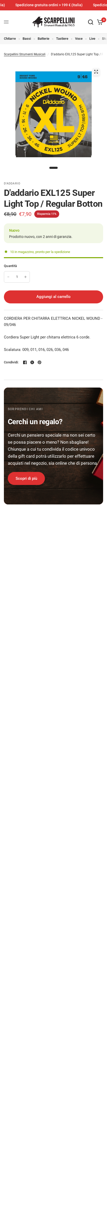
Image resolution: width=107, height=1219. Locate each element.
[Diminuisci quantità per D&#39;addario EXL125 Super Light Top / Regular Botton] (8, 276)
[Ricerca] (90, 22)
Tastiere (62, 39)
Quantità (10, 266)
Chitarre (10, 39)
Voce (79, 39)
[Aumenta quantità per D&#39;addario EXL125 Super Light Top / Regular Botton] (25, 276)
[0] (99, 22)
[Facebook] (25, 362)
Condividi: (11, 362)
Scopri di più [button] (26, 478)
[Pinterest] (39, 362)
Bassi (27, 39)
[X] (32, 362)
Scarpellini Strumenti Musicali (24, 54)
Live (92, 39)
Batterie (43, 39)
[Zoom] (96, 72)
